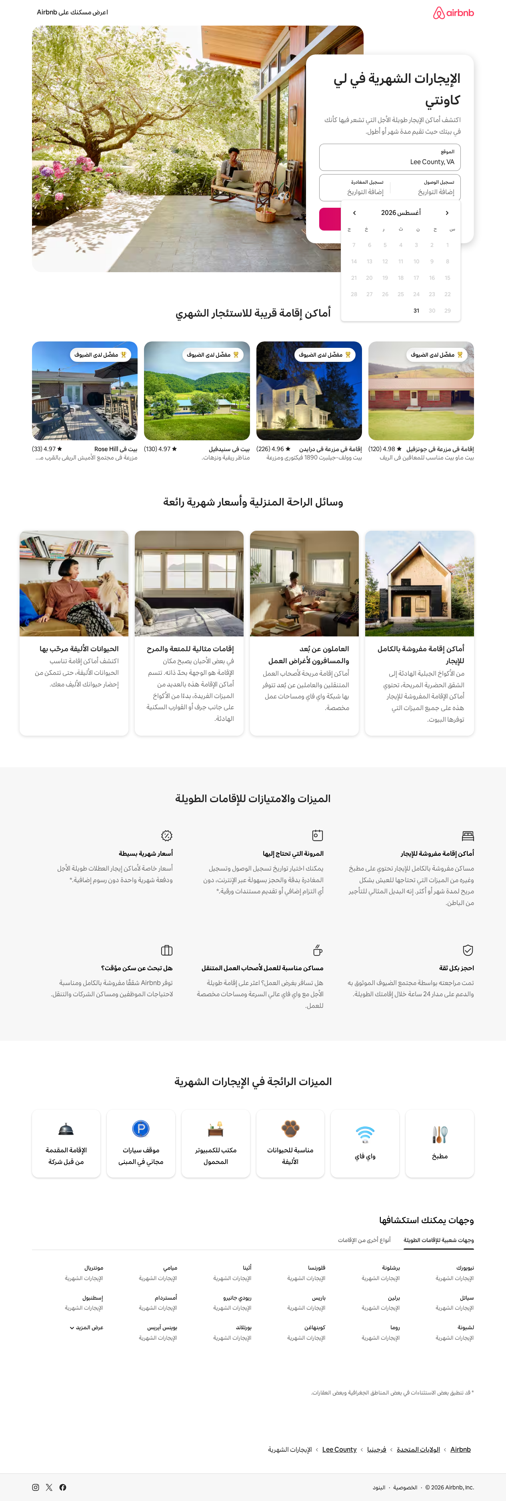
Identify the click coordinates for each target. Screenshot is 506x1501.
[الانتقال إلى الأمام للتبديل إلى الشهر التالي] (354, 213)
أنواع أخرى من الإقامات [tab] (364, 1240)
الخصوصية (405, 1487)
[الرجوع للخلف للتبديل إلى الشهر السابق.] (446, 213)
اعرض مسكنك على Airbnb (72, 12)
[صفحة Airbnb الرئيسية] (453, 12)
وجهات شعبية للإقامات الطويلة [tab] (439, 1240)
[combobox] (390, 162)
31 (416, 310)
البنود (379, 1487)
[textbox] (426, 192)
